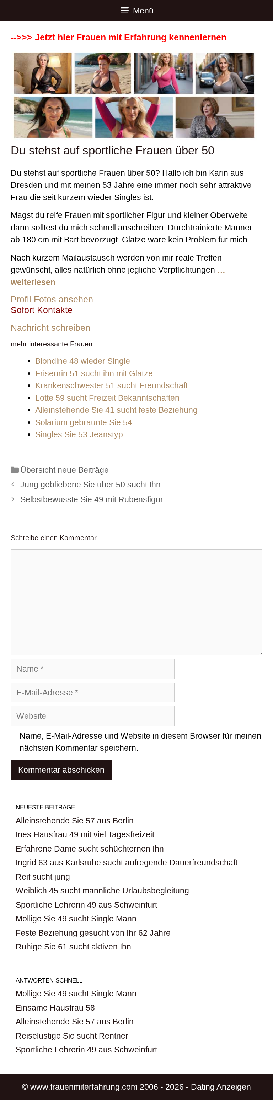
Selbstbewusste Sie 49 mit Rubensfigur (91, 499)
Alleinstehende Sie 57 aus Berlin (75, 820)
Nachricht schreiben (50, 328)
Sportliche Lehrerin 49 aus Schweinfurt (86, 904)
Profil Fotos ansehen (52, 299)
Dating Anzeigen (221, 1086)
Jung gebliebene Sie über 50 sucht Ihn (90, 484)
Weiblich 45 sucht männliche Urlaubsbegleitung (102, 890)
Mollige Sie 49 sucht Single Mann (76, 918)
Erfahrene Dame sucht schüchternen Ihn (90, 848)
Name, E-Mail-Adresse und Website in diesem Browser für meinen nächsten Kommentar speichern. (140, 742)
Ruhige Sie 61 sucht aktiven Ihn (73, 946)
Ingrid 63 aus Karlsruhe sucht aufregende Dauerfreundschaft (126, 862)
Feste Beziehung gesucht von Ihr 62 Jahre (93, 932)
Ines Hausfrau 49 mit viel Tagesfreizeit (85, 834)
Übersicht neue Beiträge (64, 470)
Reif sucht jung (43, 876)
